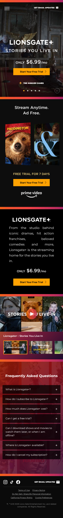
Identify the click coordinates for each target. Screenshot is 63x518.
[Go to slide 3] (31, 90)
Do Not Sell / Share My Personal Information (31, 494)
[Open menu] (8, 8)
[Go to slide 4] (35, 90)
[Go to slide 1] (24, 90)
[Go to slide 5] (39, 90)
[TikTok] (12, 482)
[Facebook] (18, 482)
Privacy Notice (38, 490)
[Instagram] (5, 482)
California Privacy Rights (21, 497)
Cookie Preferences (43, 497)
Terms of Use (24, 490)
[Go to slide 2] (27, 90)
